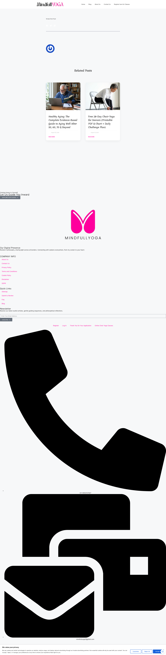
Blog (90, 4)
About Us (97, 4)
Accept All (158, 651)
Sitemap (4, 292)
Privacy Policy (6, 267)
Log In (64, 325)
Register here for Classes (122, 4)
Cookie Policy (6, 275)
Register (56, 325)
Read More (52, 137)
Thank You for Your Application (80, 325)
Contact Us (107, 4)
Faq (3, 299)
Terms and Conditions (9, 271)
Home (83, 4)
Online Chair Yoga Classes (104, 325)
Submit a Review (7, 295)
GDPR (4, 283)
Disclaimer (5, 279)
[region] (83, 650)
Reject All (147, 651)
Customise (136, 651)
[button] (47, 26)
